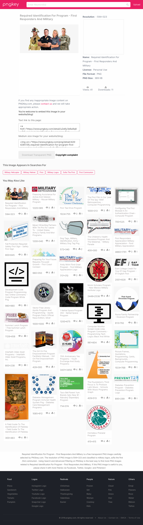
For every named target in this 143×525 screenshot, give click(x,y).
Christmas (65, 486)
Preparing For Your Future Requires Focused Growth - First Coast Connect (44, 263)
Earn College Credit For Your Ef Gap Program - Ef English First (126, 271)
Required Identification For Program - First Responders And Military (16, 205)
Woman (90, 498)
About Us (102, 518)
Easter (63, 502)
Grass (111, 494)
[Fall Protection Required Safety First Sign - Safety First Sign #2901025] (16, 231)
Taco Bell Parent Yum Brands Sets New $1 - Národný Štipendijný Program (70, 396)
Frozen (90, 486)
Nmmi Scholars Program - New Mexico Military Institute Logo (99, 287)
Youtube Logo (38, 494)
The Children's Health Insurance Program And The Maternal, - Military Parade (99, 240)
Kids (89, 506)
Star (110, 498)
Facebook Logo (39, 498)
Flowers (132, 490)
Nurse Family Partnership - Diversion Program (127, 315)
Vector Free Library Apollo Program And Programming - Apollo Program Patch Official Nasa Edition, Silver (43, 313)
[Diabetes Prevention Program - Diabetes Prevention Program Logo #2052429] (126, 378)
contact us (46, 103)
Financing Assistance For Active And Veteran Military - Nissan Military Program (44, 198)
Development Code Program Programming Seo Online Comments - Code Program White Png (16, 294)
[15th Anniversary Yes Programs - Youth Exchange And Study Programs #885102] (71, 341)
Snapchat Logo (39, 502)
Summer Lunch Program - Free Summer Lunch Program (16, 328)
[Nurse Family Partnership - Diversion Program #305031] (126, 299)
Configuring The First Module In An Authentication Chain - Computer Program (125, 212)
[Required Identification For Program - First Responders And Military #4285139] (16, 193)
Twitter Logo (37, 490)
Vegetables (12, 494)
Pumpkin (11, 502)
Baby (89, 494)
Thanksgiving (66, 494)
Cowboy (90, 502)
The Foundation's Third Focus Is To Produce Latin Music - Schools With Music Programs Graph (98, 387)
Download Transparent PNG (36, 154)
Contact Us (113, 518)
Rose (130, 494)
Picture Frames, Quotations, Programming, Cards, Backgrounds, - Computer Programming (126, 356)
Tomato (10, 498)
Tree (110, 502)
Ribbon (131, 502)
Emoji (130, 486)
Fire (110, 490)
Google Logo (37, 506)
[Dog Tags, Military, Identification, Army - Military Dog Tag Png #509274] (71, 228)
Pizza (9, 486)
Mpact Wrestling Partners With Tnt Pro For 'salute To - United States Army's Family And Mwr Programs (44, 230)
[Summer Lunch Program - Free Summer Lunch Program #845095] (16, 317)
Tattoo (131, 506)
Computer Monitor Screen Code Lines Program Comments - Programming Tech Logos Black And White (98, 331)
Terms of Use (134, 518)
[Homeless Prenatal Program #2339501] (99, 417)
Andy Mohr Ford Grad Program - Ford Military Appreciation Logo (71, 267)
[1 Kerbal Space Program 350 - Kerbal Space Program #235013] (71, 295)
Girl (88, 490)
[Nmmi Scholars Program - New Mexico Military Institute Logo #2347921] (99, 270)
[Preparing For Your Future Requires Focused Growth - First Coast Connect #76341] (44, 252)
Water (131, 498)
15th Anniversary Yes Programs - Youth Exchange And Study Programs (70, 360)
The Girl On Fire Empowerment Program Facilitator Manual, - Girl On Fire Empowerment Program (44, 356)
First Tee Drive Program (71, 208)
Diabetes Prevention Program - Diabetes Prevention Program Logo (124, 389)
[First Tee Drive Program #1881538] (71, 196)
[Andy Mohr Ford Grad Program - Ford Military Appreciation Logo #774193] (71, 259)
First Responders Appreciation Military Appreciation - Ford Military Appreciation (124, 242)
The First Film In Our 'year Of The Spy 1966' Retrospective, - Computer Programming (99, 201)
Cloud (111, 486)
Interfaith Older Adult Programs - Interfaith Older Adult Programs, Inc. (15, 356)
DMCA (123, 518)
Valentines (65, 498)
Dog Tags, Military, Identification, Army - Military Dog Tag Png (70, 241)
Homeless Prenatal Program (96, 434)
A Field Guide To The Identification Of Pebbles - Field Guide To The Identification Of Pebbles (16, 428)
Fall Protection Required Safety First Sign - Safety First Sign (16, 246)
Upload (136, 4)
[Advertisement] (62, 74)
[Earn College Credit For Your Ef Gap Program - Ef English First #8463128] (126, 262)
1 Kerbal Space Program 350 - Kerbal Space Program (71, 313)
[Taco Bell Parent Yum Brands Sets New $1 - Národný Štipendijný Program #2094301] (71, 383)
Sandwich (11, 490)
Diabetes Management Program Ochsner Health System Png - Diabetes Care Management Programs (44, 402)
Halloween (65, 490)
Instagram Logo (39, 486)
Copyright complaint (67, 154)
